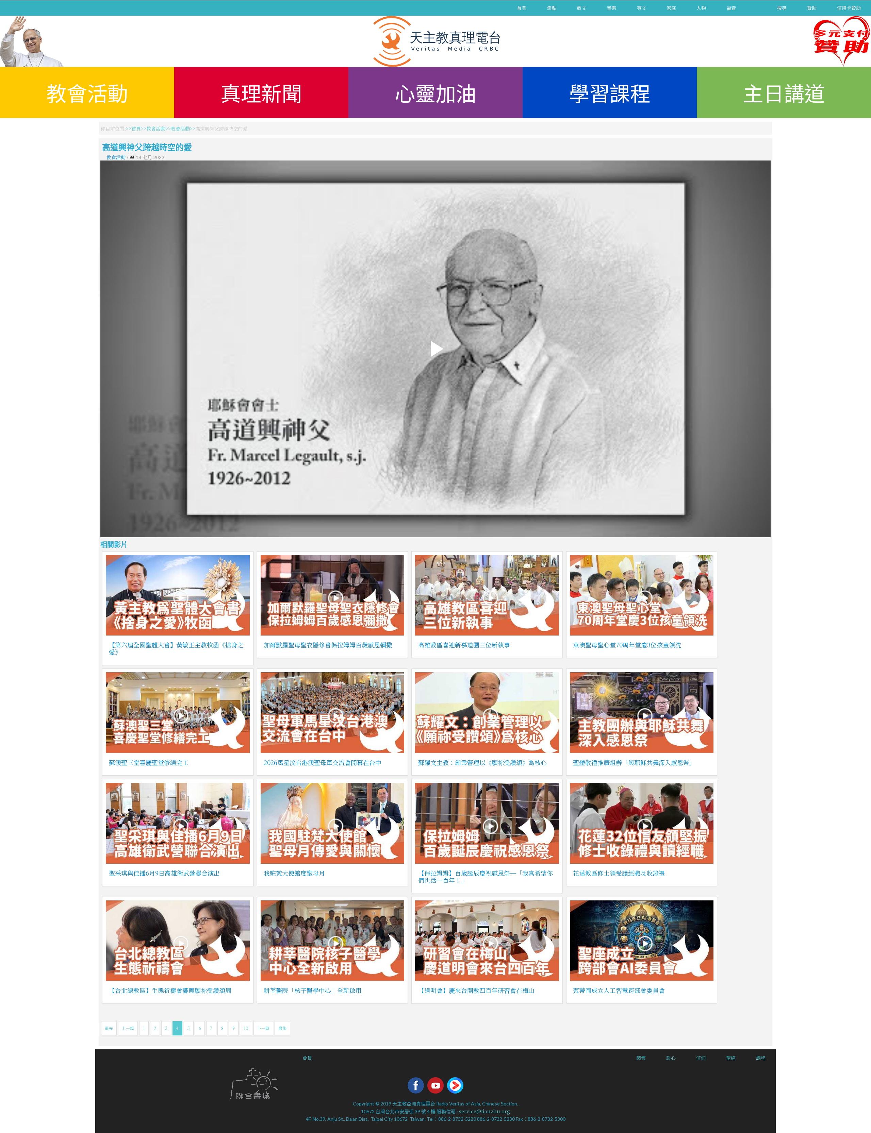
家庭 (671, 7)
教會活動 (87, 92)
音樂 (611, 7)
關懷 (641, 1057)
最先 (109, 1028)
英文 (641, 7)
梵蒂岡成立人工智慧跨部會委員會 (619, 990)
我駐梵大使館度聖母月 (294, 872)
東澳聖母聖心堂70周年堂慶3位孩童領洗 (627, 644)
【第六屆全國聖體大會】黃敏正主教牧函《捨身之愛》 (176, 648)
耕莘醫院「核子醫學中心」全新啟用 (313, 990)
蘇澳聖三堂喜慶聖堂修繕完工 (148, 762)
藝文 (581, 7)
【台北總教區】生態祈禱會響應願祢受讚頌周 (170, 990)
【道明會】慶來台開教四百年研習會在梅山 (476, 990)
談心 (671, 1057)
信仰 (701, 1057)
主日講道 (784, 92)
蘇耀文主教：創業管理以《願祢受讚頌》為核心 (482, 762)
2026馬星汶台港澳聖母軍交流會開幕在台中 (322, 762)
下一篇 (263, 1028)
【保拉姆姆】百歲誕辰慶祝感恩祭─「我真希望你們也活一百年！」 (485, 876)
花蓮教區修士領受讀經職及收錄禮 (619, 872)
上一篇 (128, 1028)
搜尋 (782, 7)
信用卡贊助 (849, 7)
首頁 (521, 7)
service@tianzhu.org (484, 1111)
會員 (307, 1057)
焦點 (551, 7)
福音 (731, 7)
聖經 (731, 1057)
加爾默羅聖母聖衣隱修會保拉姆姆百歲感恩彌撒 (328, 644)
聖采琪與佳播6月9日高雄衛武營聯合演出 (164, 872)
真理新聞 (261, 92)
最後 (282, 1028)
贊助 (812, 7)
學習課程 (610, 92)
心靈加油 (435, 92)
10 (246, 1028)
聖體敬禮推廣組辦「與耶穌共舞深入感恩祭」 (634, 762)
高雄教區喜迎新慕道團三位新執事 (464, 644)
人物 (701, 7)
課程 (761, 1057)
